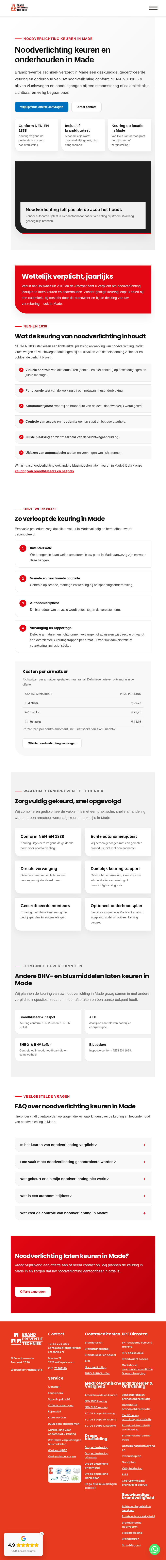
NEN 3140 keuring (96, 1407)
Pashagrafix (34, 1370)
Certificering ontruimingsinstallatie (136, 1417)
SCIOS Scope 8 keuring (100, 1413)
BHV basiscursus (133, 1353)
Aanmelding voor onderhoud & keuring (62, 1432)
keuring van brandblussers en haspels (44, 471)
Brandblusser (93, 1343)
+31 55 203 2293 (58, 1344)
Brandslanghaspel (97, 1349)
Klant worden (57, 1417)
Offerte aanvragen (33, 1291)
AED (87, 1361)
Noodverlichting (95, 1367)
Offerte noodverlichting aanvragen (52, 743)
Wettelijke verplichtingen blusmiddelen (64, 1442)
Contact (54, 1387)
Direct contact (86, 107)
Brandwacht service (135, 1359)
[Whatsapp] (154, 1549)
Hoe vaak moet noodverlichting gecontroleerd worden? (68, 1162)
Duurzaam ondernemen (63, 1424)
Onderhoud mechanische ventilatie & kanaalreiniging (137, 1369)
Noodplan (128, 1462)
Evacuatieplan (131, 1456)
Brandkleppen (131, 1545)
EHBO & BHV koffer (97, 1373)
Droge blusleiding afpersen (96, 1455)
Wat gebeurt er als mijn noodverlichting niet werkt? (64, 1179)
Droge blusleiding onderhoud (96, 1466)
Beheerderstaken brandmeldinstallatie (136, 1397)
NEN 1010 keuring (96, 1401)
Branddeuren (130, 1539)
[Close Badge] (42, 1534)
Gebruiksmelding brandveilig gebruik (134, 1483)
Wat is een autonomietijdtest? (46, 1196)
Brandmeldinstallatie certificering (136, 1427)
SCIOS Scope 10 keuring (100, 1419)
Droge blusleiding (96, 1447)
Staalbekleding (132, 1533)
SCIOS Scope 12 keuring (100, 1426)
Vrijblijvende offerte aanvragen (41, 107)
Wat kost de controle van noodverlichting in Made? (64, 1213)
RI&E (125, 1474)
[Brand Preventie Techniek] (19, 9)
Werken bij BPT (57, 1450)
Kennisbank (55, 1393)
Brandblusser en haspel (100, 1355)
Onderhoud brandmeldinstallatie (136, 1407)
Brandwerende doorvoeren (131, 1525)
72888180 (60, 1368)
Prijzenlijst (54, 1411)
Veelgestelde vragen (62, 1456)
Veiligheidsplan (132, 1468)
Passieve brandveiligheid (138, 1516)
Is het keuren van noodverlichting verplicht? (58, 1145)
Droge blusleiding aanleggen (96, 1476)
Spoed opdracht (59, 1399)
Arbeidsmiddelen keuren (101, 1395)
